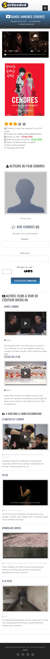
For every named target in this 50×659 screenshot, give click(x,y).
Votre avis (25, 253)
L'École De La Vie (12, 357)
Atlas (5, 475)
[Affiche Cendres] (24, 89)
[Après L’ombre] (25, 324)
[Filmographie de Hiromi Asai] (25, 194)
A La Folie (7, 581)
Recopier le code (25, 267)
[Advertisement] (20, 156)
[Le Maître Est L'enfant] (25, 438)
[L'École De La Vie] (25, 374)
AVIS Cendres (26, 226)
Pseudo (25, 239)
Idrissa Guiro (23, 134)
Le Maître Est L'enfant (13, 419)
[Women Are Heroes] (25, 547)
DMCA (25, 650)
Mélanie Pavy (36, 134)
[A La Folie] (25, 600)
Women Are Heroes (11, 528)
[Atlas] (25, 494)
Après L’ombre (11, 306)
